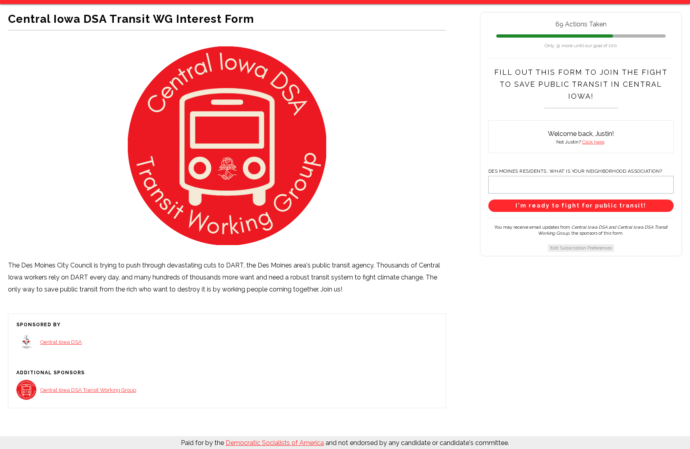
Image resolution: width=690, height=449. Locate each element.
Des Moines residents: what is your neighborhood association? (575, 171)
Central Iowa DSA (61, 342)
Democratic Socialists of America (275, 443)
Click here (593, 142)
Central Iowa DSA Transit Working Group (88, 390)
